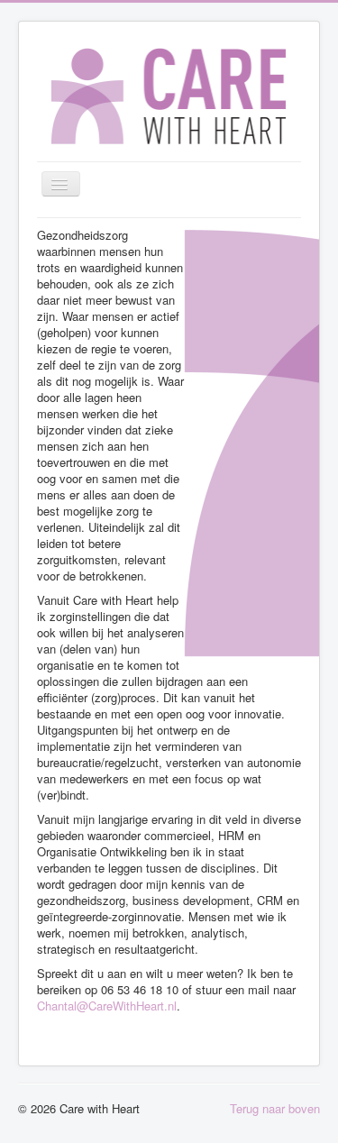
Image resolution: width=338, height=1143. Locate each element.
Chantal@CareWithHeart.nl (107, 1005)
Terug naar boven (275, 1108)
